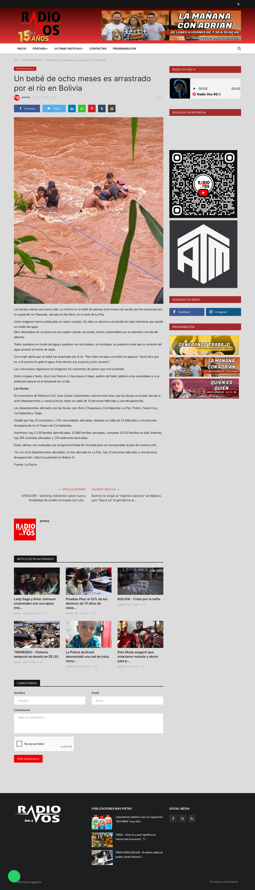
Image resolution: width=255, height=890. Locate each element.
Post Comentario (28, 759)
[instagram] (182, 818)
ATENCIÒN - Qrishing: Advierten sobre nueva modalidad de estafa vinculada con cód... (53, 498)
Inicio (21, 48)
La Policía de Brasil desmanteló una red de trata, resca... (88, 656)
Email (95, 693)
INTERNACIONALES (32, 60)
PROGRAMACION (124, 48)
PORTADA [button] (39, 48)
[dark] (239, 4)
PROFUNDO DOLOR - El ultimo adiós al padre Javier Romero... (139, 854)
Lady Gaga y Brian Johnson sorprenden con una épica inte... (35, 603)
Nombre (19, 693)
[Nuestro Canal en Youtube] (203, 184)
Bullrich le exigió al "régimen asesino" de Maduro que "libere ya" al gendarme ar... (126, 498)
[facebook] (173, 818)
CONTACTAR (97, 48)
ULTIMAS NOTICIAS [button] (67, 48)
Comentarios (27, 683)
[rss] (192, 818)
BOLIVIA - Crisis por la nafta (139, 599)
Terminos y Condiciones (224, 881)
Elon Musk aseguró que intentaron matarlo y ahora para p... (138, 656)
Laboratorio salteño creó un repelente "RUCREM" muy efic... (139, 819)
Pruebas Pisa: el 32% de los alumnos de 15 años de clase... (86, 603)
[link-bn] (171, 25)
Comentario (22, 710)
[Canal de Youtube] (203, 254)
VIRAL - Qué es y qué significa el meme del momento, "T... (135, 837)
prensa (26, 97)
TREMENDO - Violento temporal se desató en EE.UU (36, 654)
